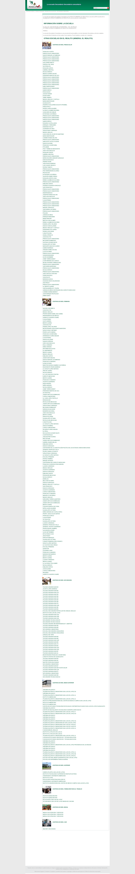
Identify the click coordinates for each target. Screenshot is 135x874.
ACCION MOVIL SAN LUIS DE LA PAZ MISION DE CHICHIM (58, 801)
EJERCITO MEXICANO (49, 376)
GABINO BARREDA (48, 248)
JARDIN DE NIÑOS (48, 215)
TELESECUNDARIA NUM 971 (50, 671)
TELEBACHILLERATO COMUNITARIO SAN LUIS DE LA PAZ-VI (59, 711)
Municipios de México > (31, 11)
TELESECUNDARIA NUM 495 (50, 625)
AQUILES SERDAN (48, 341)
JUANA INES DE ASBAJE (49, 112)
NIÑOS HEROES (47, 346)
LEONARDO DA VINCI (48, 128)
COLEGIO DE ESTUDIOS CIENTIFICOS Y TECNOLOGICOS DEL (59, 737)
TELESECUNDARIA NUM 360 (50, 596)
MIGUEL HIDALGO (47, 132)
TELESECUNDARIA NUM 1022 (51, 618)
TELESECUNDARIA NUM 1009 (51, 616)
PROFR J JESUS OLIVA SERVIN (51, 513)
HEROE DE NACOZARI (49, 409)
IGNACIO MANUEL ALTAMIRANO (51, 55)
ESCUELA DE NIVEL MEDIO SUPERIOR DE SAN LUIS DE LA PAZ (60, 757)
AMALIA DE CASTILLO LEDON (51, 141)
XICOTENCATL (47, 66)
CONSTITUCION (47, 233)
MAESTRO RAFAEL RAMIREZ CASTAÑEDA (54, 365)
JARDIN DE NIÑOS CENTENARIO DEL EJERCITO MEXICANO (59, 290)
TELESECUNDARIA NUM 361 (50, 660)
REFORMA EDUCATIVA (49, 348)
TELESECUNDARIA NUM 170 (50, 644)
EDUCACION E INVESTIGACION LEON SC (54, 779)
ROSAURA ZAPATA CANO (50, 178)
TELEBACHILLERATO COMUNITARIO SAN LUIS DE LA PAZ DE (59, 754)
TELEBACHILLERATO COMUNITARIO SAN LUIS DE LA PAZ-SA (59, 691)
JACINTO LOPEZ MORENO (50, 588)
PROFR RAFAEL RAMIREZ (50, 528)
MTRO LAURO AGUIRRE (49, 508)
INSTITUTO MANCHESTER (50, 795)
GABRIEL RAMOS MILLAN (50, 442)
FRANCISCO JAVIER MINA (50, 145)
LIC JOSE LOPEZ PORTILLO (50, 398)
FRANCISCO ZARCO (48, 515)
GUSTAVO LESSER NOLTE (50, 242)
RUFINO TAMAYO (47, 167)
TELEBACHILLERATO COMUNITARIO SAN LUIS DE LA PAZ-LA (59, 728)
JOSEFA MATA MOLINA (49, 357)
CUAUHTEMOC (47, 200)
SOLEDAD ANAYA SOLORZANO (51, 281)
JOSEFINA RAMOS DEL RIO (50, 194)
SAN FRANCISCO (47, 187)
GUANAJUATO (47, 103)
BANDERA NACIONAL (49, 411)
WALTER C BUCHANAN (49, 829)
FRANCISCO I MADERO (49, 361)
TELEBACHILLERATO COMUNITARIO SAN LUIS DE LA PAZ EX (59, 726)
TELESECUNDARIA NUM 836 (50, 609)
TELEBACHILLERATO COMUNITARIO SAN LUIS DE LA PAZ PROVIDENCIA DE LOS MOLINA (67, 744)
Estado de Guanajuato (40, 11)
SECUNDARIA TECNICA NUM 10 (51, 677)
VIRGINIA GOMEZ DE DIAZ (50, 249)
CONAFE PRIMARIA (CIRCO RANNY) (52, 541)
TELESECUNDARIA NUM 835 (50, 645)
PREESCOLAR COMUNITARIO (51, 53)
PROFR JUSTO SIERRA (49, 332)
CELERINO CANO (47, 550)
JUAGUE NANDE (47, 93)
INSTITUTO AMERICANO (49, 697)
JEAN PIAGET (46, 535)
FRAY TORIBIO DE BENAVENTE (51, 148)
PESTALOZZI (46, 172)
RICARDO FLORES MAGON (50, 429)
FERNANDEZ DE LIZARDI (50, 229)
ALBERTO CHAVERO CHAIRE (51, 317)
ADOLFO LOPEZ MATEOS (50, 543)
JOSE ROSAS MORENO (49, 163)
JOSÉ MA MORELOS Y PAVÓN (51, 288)
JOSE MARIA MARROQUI (49, 266)
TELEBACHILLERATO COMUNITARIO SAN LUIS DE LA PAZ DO (59, 713)
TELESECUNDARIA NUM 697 (50, 651)
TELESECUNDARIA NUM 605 (50, 658)
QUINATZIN (46, 548)
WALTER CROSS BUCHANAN (51, 662)
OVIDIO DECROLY (48, 275)
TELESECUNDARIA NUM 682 (50, 590)
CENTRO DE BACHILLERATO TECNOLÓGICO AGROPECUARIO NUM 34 (62, 710)
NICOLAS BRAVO (47, 71)
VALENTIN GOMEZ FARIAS (50, 176)
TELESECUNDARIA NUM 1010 (51, 614)
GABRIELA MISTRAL (48, 70)
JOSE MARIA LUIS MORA (49, 209)
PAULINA (45, 213)
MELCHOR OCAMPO (48, 480)
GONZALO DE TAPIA (48, 64)
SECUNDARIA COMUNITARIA (51, 629)
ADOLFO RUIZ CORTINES (50, 330)
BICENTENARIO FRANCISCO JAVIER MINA (54, 655)
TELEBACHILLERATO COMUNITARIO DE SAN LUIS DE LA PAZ (59, 722)
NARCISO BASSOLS (48, 159)
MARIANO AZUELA (48, 279)
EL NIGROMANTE (47, 350)
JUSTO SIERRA (47, 321)
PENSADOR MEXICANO (49, 475)
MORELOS (46, 479)
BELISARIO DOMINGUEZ (49, 240)
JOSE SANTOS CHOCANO (50, 273)
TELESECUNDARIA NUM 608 (50, 627)
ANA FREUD (46, 282)
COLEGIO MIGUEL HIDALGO (50, 730)
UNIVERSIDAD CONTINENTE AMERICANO (54, 775)
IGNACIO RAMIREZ (48, 425)
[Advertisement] (75, 848)
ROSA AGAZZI (46, 92)
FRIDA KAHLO (46, 106)
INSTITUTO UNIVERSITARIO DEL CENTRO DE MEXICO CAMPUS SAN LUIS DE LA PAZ (66, 783)
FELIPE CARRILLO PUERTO (50, 451)
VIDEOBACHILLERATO (49, 689)
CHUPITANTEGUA (48, 435)
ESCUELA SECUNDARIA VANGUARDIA (53, 631)
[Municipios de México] (34, 7)
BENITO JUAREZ (47, 323)
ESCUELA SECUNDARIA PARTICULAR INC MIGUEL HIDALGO (59, 611)
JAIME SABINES (47, 97)
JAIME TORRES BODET (49, 259)
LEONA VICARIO (47, 363)
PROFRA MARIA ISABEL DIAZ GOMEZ (53, 313)
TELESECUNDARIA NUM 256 (50, 594)
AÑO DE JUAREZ (47, 370)
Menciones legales (39, 871)
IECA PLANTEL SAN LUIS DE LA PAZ (52, 799)
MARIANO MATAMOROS (49, 554)
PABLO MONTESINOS (48, 86)
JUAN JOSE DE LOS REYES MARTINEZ (53, 134)
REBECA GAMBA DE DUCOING (51, 180)
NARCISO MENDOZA (48, 537)
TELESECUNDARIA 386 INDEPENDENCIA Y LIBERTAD (57, 623)
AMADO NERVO (47, 90)
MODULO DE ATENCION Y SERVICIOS (53, 812)
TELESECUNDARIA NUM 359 (50, 675)
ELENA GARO (46, 95)
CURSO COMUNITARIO (49, 396)
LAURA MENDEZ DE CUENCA (51, 260)
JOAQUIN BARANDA (48, 255)
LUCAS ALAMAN (47, 251)
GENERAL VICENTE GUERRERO (51, 526)
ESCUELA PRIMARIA (48, 457)
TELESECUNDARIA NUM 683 (50, 642)
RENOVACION (46, 400)
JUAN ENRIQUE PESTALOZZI (51, 293)
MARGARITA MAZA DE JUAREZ (51, 246)
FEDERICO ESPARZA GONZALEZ (52, 185)
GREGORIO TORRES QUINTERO (51, 499)
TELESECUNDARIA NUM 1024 (51, 649)
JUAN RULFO (46, 277)
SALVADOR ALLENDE (48, 530)
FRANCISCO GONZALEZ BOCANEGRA (53, 464)
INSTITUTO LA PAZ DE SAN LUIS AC (52, 732)
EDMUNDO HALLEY (48, 126)
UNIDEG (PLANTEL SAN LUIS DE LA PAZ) (54, 772)
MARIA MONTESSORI (48, 101)
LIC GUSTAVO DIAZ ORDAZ (50, 545)
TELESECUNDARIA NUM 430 (50, 598)
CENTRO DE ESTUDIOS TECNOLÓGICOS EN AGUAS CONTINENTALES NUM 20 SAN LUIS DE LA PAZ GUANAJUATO (74, 706)
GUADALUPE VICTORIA (49, 244)
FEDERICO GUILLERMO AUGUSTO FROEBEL (55, 104)
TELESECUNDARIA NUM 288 (50, 601)
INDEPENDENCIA (47, 192)
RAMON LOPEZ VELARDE (50, 224)
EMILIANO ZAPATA (48, 183)
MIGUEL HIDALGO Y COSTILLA (51, 99)
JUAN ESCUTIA (47, 237)
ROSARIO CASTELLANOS (50, 123)
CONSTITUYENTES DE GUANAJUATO (53, 656)
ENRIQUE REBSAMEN (49, 216)
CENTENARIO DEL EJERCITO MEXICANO (54, 462)
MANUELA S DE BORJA (49, 495)
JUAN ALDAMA (47, 568)
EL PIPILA (45, 431)
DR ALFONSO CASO (48, 534)
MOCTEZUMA (46, 438)
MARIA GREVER (47, 218)
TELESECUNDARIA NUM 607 (50, 666)
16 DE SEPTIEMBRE (48, 532)
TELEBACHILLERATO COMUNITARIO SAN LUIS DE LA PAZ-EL (59, 724)
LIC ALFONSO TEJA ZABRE (50, 563)
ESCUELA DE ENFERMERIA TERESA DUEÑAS (55, 759)
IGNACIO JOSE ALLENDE (49, 226)
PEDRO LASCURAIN (48, 231)
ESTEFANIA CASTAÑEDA (49, 114)
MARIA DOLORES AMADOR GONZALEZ (53, 158)
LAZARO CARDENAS (48, 466)
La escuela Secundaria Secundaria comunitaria (64, 4)
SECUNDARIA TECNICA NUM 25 (51, 620)
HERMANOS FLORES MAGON (51, 335)
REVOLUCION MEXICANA (50, 401)
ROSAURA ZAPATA (48, 68)
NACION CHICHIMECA (49, 308)
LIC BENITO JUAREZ (48, 286)
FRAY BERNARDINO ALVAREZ (51, 170)
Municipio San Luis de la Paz (50, 11)
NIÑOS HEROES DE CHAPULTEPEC (52, 512)
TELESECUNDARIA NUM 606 (50, 636)
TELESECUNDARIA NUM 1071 (51, 592)
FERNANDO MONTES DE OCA (51, 75)
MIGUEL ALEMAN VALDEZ (50, 73)
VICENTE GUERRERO (49, 381)
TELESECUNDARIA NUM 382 (50, 607)
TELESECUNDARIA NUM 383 (50, 599)
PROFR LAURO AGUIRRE (50, 108)
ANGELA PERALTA (48, 235)
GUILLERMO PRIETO (48, 62)
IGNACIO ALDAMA (48, 143)
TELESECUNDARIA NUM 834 (50, 587)
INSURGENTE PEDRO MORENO (51, 367)
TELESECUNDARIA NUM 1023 (51, 647)
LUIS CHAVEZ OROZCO (49, 165)
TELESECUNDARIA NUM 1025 (51, 640)
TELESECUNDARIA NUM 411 (50, 653)
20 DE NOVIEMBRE (48, 257)
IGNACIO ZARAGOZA (48, 446)
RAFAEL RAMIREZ (48, 458)
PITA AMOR (46, 147)
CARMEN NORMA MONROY (50, 292)
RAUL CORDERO (47, 345)
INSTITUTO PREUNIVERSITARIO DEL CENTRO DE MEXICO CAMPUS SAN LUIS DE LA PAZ (67, 700)
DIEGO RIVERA (47, 383)
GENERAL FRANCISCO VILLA (51, 449)
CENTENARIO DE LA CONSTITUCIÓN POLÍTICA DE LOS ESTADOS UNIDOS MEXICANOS (66, 447)
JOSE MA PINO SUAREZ (49, 436)
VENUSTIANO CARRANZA (50, 130)
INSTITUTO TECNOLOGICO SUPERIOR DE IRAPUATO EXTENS (60, 774)
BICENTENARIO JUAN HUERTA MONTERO (54, 328)
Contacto (47, 871)
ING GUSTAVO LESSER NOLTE (51, 433)
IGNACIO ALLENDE (48, 339)
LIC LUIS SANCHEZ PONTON (50, 374)
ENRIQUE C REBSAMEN (49, 125)
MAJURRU (46, 572)
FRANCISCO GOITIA (48, 51)
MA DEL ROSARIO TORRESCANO (52, 262)
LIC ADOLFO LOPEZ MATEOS (50, 368)
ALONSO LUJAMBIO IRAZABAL (51, 110)
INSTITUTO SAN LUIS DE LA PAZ (51, 612)
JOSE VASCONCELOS (49, 150)
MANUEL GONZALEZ (48, 207)
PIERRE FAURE (47, 161)
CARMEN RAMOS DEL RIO (50, 137)
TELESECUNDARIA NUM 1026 (51, 605)
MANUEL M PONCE (48, 460)
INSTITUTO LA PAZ (48, 777)
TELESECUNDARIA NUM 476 (50, 603)
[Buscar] (108, 8)
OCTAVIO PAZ (46, 392)
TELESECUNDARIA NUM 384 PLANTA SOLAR (55, 667)
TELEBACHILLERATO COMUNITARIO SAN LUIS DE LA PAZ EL (59, 755)
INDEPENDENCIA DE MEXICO (51, 315)
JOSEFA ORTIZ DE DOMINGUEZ (51, 394)
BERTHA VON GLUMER (49, 220)
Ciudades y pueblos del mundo (58, 871)
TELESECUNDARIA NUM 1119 (51, 669)
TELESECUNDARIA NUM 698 (50, 638)
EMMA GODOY (47, 295)
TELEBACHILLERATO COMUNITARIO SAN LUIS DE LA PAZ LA (59, 695)
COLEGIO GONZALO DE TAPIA (51, 506)
